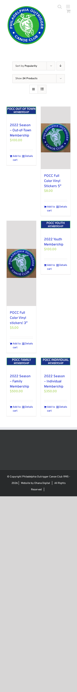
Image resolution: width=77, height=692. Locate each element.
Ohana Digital (42, 483)
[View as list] (42, 89)
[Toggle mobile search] (60, 6)
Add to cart (17, 158)
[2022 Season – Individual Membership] (55, 363)
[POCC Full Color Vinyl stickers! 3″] (21, 263)
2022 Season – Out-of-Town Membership (20, 130)
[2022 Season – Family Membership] (21, 363)
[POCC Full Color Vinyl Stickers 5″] (55, 138)
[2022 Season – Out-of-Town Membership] (21, 112)
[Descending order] (60, 66)
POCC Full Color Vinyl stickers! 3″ (19, 318)
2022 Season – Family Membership (20, 381)
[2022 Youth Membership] (55, 227)
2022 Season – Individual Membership (54, 381)
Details (29, 156)
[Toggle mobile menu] (68, 6)
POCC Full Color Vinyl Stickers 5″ (52, 181)
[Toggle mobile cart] (68, 11)
